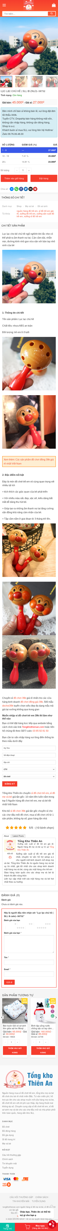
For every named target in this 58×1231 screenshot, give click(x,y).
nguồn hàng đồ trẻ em (27, 210)
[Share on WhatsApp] (16, 189)
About (6, 836)
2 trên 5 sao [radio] (23, 924)
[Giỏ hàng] (54, 5)
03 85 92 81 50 (40, 731)
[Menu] (4, 5)
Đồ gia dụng (8, 1135)
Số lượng (5, 170)
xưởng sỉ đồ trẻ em (33, 216)
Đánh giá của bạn (12, 920)
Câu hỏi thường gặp (11, 1154)
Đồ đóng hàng (9, 1130)
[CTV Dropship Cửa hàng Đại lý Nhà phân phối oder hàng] (29, 770)
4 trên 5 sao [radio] (11, 928)
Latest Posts (18, 836)
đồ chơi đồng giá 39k (32, 702)
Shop (19, 206)
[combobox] (25, 14)
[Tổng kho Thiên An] (10, 845)
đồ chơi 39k (20, 698)
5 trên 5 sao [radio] (31, 928)
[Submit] (51, 14)
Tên (6, 957)
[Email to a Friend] (30, 189)
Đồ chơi (5, 1126)
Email (7, 969)
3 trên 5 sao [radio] (39, 924)
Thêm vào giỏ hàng (14, 178)
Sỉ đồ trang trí (8, 1139)
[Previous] (6, 46)
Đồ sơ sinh (43, 206)
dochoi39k (7, 705)
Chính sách (7, 1159)
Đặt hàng (43, 178)
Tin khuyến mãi (9, 1163)
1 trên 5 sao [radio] (8, 924)
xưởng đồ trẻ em (27, 213)
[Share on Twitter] (26, 189)
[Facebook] (10, 857)
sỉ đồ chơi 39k (17, 811)
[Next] (52, 46)
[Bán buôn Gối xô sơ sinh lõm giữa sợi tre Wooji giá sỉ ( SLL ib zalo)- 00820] (15, 1010)
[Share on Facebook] (21, 189)
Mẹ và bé (29, 206)
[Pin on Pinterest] (35, 189)
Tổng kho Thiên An (30, 841)
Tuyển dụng (7, 1167)
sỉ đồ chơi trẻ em (40, 793)
